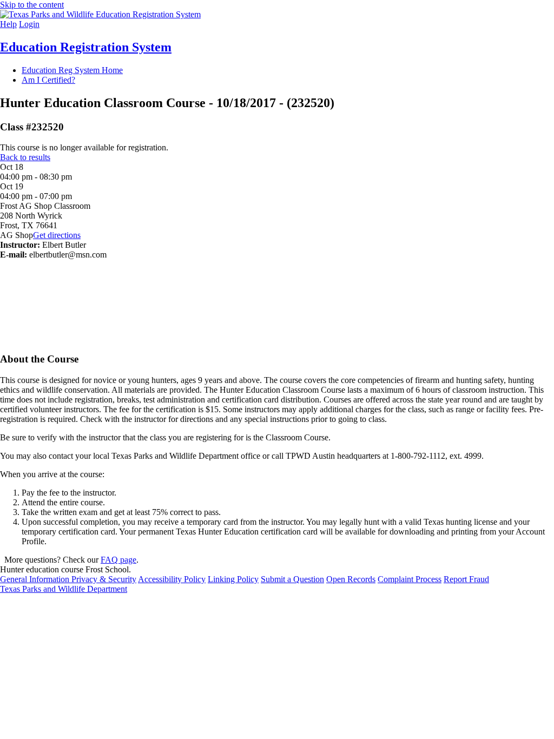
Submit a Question (292, 579)
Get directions (57, 235)
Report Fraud (466, 579)
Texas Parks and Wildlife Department (63, 588)
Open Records (350, 579)
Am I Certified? (48, 79)
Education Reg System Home (72, 70)
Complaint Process (409, 579)
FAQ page (118, 559)
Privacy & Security (103, 579)
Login (29, 24)
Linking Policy (233, 579)
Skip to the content (32, 4)
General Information (35, 579)
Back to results (25, 157)
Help (8, 24)
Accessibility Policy (172, 579)
